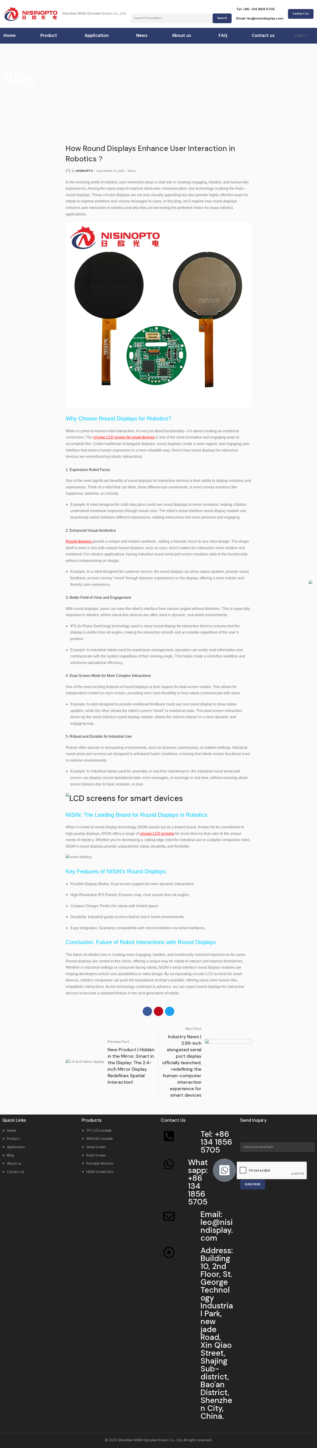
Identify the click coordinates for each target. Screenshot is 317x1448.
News (22, 92)
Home (8, 92)
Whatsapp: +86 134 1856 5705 (198, 1182)
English (300, 36)
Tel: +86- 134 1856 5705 (255, 9)
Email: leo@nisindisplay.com (259, 18)
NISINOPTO (84, 171)
